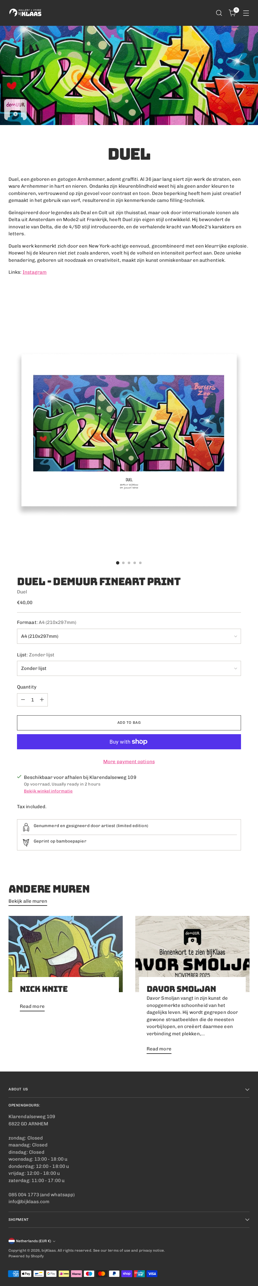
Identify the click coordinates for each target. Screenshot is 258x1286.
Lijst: (35, 655)
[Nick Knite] (65, 954)
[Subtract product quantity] (23, 700)
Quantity (26, 687)
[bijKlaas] (25, 13)
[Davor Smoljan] (192, 954)
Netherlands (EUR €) (33, 1241)
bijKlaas (49, 1250)
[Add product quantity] (42, 700)
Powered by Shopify (26, 1256)
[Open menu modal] (246, 13)
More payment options (129, 761)
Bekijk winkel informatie (48, 790)
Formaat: (46, 622)
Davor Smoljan (181, 989)
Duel (22, 592)
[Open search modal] (219, 13)
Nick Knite (44, 989)
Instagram (35, 272)
